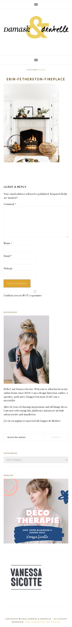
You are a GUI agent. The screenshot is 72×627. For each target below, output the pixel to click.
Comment (10, 204)
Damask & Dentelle (36, 31)
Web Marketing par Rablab (43, 622)
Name (8, 243)
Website (8, 268)
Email (8, 256)
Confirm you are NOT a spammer (23, 295)
